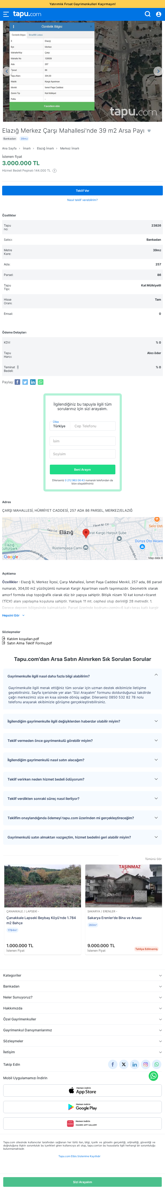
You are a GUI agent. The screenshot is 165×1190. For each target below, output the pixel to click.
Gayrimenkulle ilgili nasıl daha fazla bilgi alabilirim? (49, 676)
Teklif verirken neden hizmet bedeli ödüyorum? (46, 779)
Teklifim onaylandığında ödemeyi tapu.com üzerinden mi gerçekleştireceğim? (71, 818)
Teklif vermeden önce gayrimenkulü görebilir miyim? (50, 740)
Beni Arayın (82, 469)
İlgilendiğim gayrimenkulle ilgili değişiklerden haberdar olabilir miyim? (64, 721)
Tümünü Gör (153, 859)
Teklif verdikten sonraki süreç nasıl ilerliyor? (43, 798)
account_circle (159, 14)
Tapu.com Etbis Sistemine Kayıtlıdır (79, 1156)
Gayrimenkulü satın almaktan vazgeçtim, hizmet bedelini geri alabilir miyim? (69, 837)
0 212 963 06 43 (75, 480)
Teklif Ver (82, 190)
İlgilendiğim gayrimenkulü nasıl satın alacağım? (46, 760)
